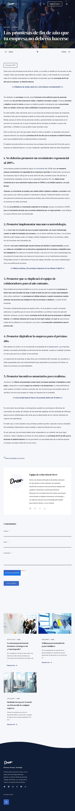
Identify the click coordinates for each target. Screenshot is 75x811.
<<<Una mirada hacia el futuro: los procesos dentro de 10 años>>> (37, 398)
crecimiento (40, 168)
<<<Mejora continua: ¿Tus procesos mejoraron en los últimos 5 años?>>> (37, 268)
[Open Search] (44, 4)
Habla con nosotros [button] (55, 4)
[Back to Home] (11, 3)
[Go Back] (37, 53)
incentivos (24, 389)
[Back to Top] (6, 802)
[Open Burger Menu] (67, 4)
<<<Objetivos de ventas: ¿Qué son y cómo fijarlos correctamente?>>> (37, 87)
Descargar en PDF (10, 65)
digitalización (53, 347)
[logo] (8, 762)
